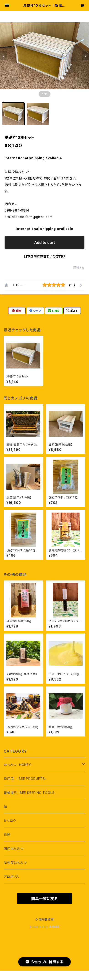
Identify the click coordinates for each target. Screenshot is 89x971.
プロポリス (11, 877)
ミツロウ (10, 821)
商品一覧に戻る (44, 898)
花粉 (7, 835)
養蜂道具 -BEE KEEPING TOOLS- (30, 793)
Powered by (39, 927)
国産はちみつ (13, 849)
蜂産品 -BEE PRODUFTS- (25, 779)
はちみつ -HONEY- (18, 765)
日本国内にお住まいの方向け (44, 256)
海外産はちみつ (15, 863)
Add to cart (44, 242)
